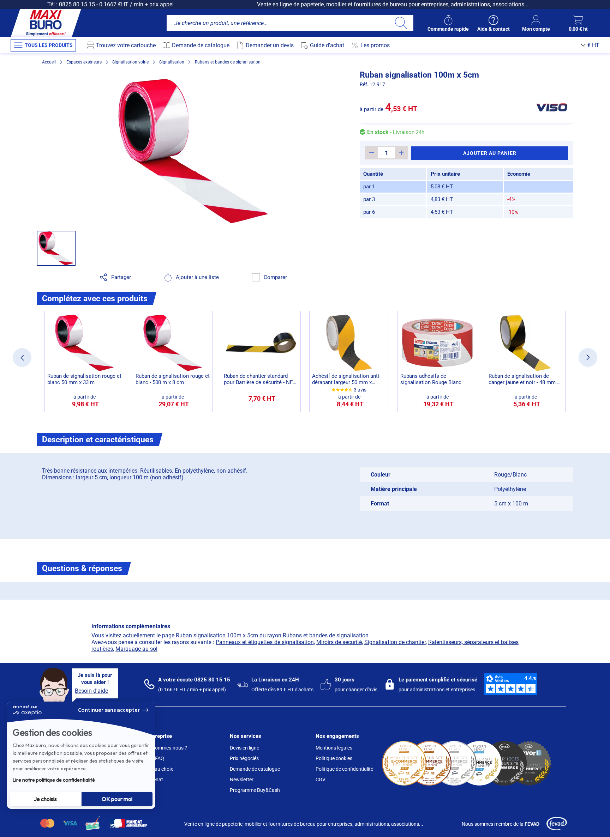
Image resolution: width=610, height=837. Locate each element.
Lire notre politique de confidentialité (54, 780)
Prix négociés (244, 758)
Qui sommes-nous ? (165, 748)
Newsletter (241, 779)
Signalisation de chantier (395, 642)
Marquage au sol (136, 648)
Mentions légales (334, 748)
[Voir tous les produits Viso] (551, 107)
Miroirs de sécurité (339, 642)
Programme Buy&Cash (255, 790)
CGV (320, 779)
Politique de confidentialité (344, 769)
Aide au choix (158, 769)
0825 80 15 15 (77, 4)
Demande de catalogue (255, 769)
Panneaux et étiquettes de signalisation (264, 642)
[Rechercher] (400, 23)
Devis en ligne (244, 748)
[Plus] (401, 152)
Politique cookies (334, 758)
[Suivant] (588, 357)
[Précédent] (22, 357)
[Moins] (371, 152)
